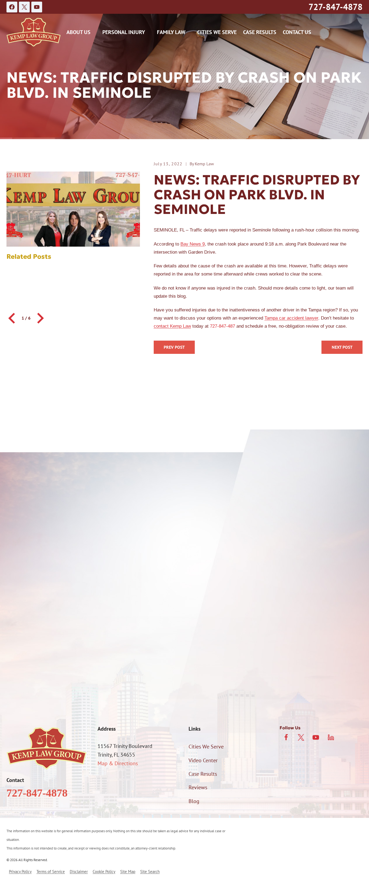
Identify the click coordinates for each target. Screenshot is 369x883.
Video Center (203, 760)
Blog (194, 801)
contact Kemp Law (172, 326)
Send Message (184, 695)
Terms (330, 672)
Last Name (199, 539)
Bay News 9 (192, 244)
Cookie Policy (104, 871)
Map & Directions (118, 763)
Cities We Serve (217, 32)
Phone (13, 568)
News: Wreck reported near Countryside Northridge (174, 347)
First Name (18, 539)
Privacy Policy (306, 672)
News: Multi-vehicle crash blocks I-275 (342, 347)
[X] (24, 7)
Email (193, 568)
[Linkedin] (330, 737)
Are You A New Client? (31, 596)
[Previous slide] (12, 318)
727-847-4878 (335, 6)
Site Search (150, 871)
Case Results (259, 32)
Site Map (127, 871)
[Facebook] (11, 7)
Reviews (198, 787)
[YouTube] (36, 7)
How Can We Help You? (32, 623)
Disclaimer (79, 871)
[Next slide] (40, 318)
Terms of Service (50, 871)
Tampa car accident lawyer (291, 318)
